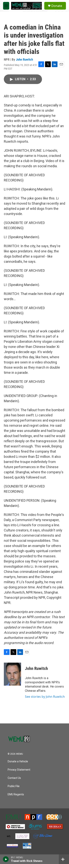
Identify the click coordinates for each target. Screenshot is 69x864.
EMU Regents (16, 794)
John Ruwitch (24, 59)
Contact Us (14, 778)
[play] (5, 859)
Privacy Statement (19, 769)
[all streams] (64, 859)
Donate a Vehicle (18, 761)
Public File (14, 786)
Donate (56, 5)
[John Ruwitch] (12, 674)
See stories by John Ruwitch (45, 696)
